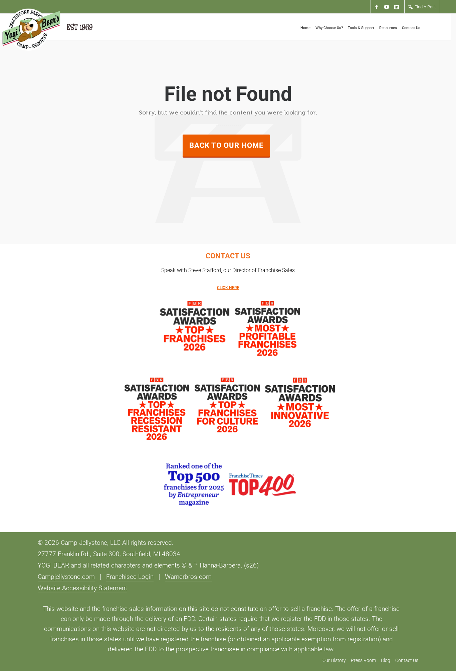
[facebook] (377, 7)
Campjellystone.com (66, 577)
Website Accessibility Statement (82, 588)
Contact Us (406, 660)
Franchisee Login (130, 577)
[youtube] (387, 7)
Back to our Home (226, 145)
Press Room (363, 660)
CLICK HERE (228, 287)
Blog (385, 660)
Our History (334, 660)
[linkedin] (397, 7)
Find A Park (425, 6)
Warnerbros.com (188, 577)
